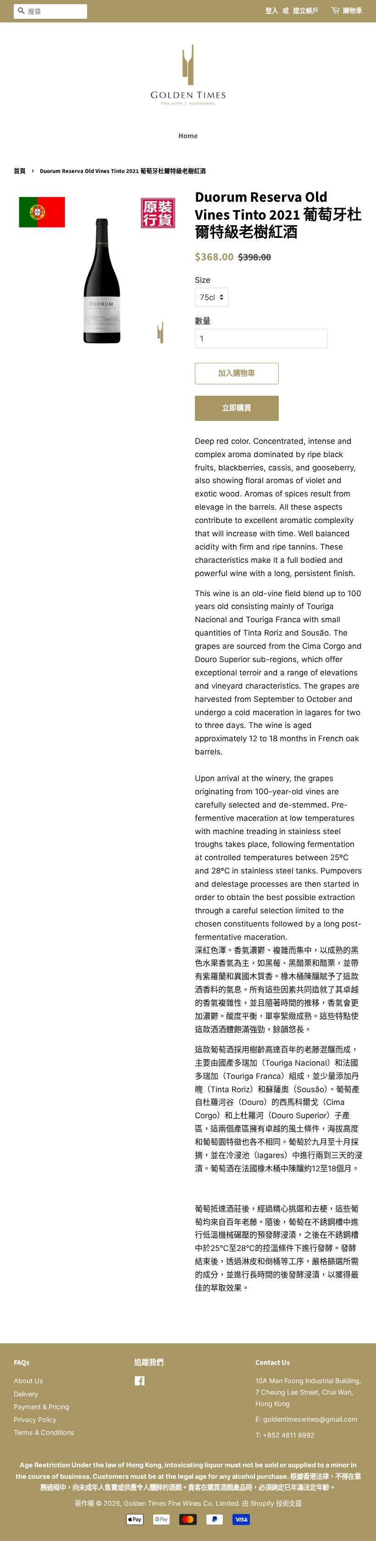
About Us (28, 1381)
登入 (271, 11)
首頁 (20, 171)
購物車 (352, 11)
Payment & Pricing (41, 1407)
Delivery (26, 1394)
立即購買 (236, 408)
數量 (202, 321)
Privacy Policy (35, 1419)
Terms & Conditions (44, 1432)
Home (188, 136)
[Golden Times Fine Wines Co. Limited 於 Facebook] (139, 1382)
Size (202, 280)
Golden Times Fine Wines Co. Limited (181, 1503)
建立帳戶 (306, 11)
